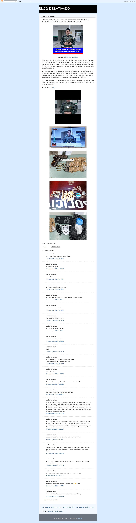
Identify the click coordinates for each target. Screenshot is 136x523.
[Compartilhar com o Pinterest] (59, 247)
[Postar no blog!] (54, 247)
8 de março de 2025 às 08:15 (55, 384)
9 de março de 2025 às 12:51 (55, 475)
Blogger (80, 518)
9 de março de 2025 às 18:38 (55, 486)
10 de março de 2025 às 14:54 (55, 496)
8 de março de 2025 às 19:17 (55, 439)
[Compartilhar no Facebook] (57, 247)
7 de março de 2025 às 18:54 (55, 289)
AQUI (54, 87)
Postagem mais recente (51, 507)
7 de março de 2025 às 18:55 (55, 300)
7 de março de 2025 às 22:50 (55, 363)
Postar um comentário (51, 500)
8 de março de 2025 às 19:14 (55, 429)
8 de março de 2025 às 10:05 (55, 413)
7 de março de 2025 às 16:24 (55, 258)
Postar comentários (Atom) (55, 511)
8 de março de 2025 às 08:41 (55, 394)
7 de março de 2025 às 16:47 (55, 279)
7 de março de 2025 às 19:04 (55, 310)
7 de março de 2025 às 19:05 (55, 320)
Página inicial (68, 507)
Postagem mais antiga (85, 507)
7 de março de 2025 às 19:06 (55, 341)
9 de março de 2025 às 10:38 (55, 465)
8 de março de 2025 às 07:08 (55, 374)
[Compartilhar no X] (56, 247)
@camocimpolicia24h (71, 57)
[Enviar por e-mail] (52, 247)
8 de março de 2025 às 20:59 (55, 453)
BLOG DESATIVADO (54, 8)
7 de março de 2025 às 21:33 (55, 351)
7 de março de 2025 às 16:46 (55, 269)
